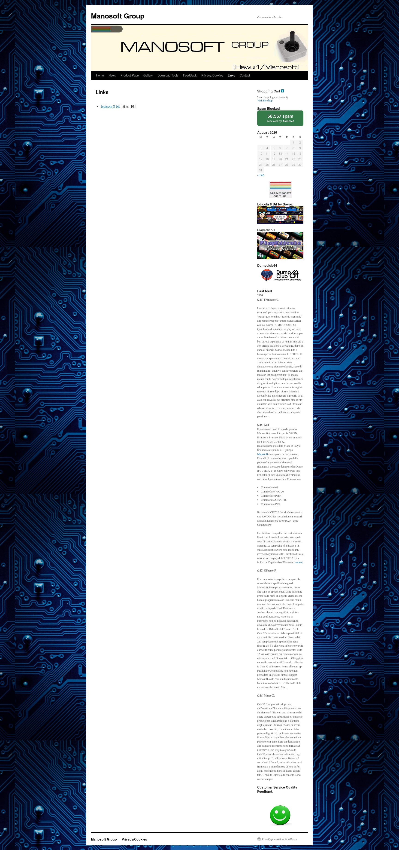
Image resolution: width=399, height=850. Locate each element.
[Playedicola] (280, 245)
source (298, 562)
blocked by (280, 118)
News (112, 75)
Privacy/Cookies (212, 75)
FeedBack (190, 75)
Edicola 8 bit (110, 106)
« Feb (260, 175)
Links (231, 75)
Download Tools (167, 75)
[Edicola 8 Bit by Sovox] (280, 215)
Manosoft (262, 454)
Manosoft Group (117, 16)
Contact (245, 75)
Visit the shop (264, 100)
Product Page (130, 75)
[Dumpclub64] (280, 275)
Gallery (148, 75)
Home (100, 75)
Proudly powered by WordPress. (280, 839)
